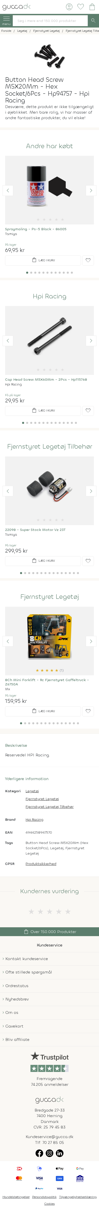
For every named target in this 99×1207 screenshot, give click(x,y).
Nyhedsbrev (17, 999)
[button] (8, 190)
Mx (7, 689)
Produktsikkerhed (41, 863)
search (93, 20)
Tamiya (11, 234)
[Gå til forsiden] (49, 1099)
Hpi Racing (50, 296)
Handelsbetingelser (16, 1197)
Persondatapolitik (44, 1197)
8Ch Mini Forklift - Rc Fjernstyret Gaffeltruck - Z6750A (47, 682)
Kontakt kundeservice (26, 958)
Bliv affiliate (17, 1039)
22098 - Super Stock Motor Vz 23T (35, 530)
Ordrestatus (16, 985)
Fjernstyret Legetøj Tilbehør (49, 446)
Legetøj (32, 791)
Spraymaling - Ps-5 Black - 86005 (36, 229)
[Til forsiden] (16, 6)
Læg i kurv (43, 260)
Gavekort (14, 1026)
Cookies (49, 1204)
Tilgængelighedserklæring (78, 1197)
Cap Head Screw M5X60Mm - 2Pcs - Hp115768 (46, 379)
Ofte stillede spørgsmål (28, 972)
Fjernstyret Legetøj (49, 597)
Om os (11, 1012)
